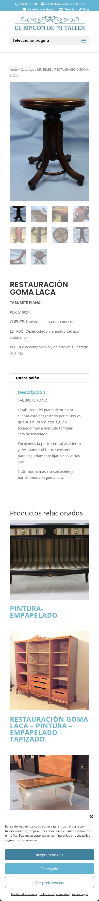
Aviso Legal (80, 894)
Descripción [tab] (27, 377)
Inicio (14, 69)
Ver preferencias (49, 882)
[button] (91, 816)
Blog (85, 9)
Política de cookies (24, 894)
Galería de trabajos (41, 9)
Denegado (49, 868)
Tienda (69, 9)
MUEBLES (44, 69)
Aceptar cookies (49, 854)
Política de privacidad (55, 894)
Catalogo (27, 69)
